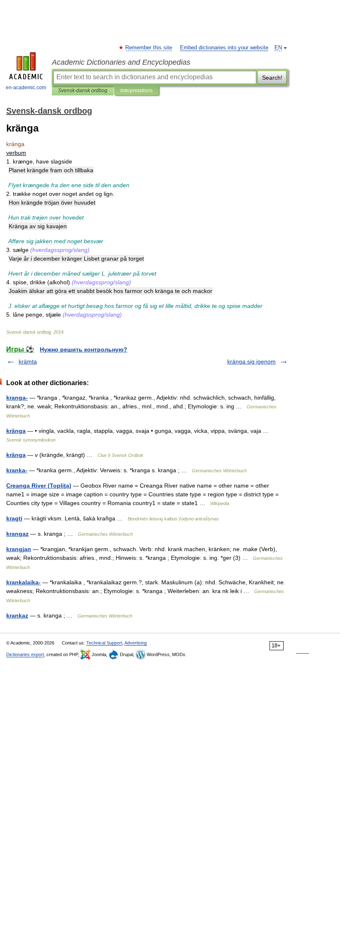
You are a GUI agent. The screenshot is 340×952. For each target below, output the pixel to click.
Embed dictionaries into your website (224, 48)
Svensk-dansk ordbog (82, 90)
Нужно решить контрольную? (83, 349)
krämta (28, 361)
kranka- (16, 470)
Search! (272, 77)
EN (278, 48)
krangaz (17, 533)
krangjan (18, 549)
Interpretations (136, 90)
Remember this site (149, 48)
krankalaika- (23, 582)
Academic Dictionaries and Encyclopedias (121, 62)
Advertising (135, 642)
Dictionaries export (25, 654)
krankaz (17, 615)
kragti (14, 518)
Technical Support (104, 642)
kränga (16, 430)
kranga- (17, 397)
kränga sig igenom (251, 361)
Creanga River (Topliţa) (38, 485)
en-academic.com (26, 87)
